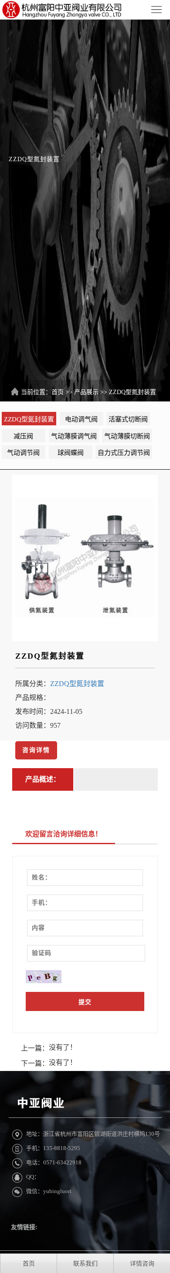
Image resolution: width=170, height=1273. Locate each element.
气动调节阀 (23, 452)
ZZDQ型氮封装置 (132, 392)
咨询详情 (36, 750)
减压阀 (23, 436)
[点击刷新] (43, 977)
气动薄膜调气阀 (74, 436)
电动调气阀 (81, 419)
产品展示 (86, 392)
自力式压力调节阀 (124, 452)
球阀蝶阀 (71, 452)
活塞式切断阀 (128, 419)
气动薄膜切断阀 (127, 436)
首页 (57, 392)
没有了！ (63, 1047)
